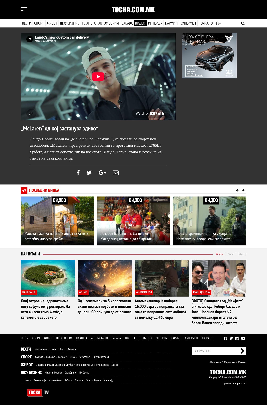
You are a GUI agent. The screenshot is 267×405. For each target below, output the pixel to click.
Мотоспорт (84, 357)
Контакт (242, 362)
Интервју (155, 23)
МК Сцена (84, 372)
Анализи (72, 349)
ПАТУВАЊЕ (29, 292)
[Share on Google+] (102, 172)
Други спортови (101, 357)
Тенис (72, 357)
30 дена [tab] (242, 254)
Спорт (39, 23)
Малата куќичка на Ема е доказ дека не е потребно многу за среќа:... (56, 236)
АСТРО (83, 292)
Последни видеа (44, 190)
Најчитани (30, 254)
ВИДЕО (59, 200)
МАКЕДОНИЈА (201, 292)
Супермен (188, 23)
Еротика (79, 380)
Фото (136, 338)
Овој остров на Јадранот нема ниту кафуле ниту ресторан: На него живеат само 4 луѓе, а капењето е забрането (45, 309)
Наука (28, 380)
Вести (26, 23)
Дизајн (115, 364)
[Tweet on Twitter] (89, 172)
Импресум (215, 362)
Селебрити (70, 372)
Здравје (40, 364)
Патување (88, 364)
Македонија (41, 349)
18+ (218, 23)
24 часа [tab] (219, 254)
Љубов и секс (73, 364)
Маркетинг (229, 362)
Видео (140, 23)
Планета (89, 23)
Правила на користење (234, 383)
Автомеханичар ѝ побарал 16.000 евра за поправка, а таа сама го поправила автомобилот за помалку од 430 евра (160, 309)
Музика (58, 372)
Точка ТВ (206, 23)
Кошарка (50, 357)
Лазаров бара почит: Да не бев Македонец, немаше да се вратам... (127, 236)
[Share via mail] (116, 172)
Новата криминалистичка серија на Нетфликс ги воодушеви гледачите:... (205, 236)
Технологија (40, 380)
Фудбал (39, 357)
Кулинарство (102, 364)
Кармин (171, 23)
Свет (62, 349)
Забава (127, 23)
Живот (52, 23)
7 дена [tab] (230, 254)
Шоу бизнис (69, 23)
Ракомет (62, 357)
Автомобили (108, 23)
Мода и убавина (55, 364)
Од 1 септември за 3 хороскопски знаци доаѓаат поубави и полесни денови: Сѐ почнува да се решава (105, 306)
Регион (53, 349)
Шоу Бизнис (31, 372)
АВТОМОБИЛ (144, 292)
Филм (48, 372)
